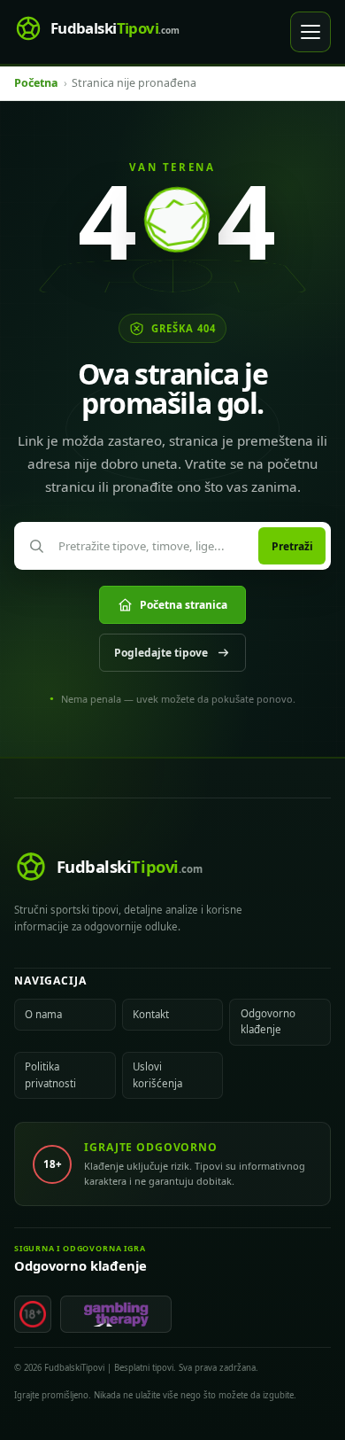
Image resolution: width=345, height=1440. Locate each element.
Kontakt (151, 1014)
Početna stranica (183, 604)
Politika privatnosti (50, 1074)
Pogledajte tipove (161, 652)
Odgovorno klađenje (268, 1021)
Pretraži (292, 546)
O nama (43, 1014)
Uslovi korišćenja (157, 1074)
